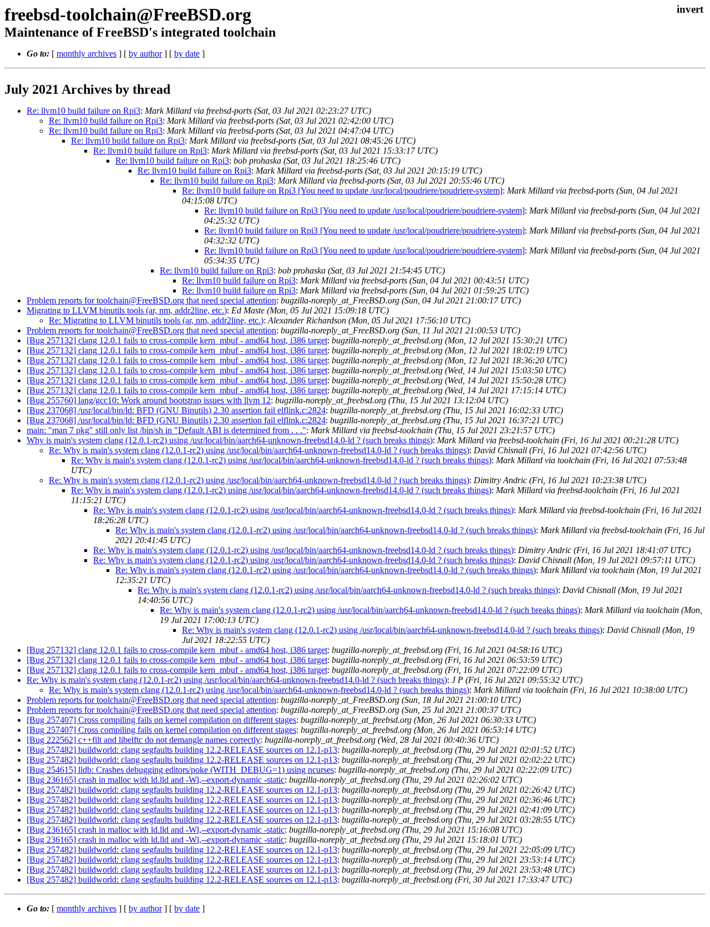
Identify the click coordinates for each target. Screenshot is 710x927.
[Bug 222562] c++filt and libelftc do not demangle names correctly (143, 739)
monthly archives (86, 53)
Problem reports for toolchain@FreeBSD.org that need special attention (151, 300)
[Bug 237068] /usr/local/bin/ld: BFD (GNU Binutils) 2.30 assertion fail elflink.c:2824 (176, 410)
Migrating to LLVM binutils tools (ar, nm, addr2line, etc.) (127, 310)
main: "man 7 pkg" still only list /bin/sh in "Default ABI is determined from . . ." (166, 430)
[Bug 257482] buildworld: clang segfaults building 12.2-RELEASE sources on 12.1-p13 (182, 749)
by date (187, 53)
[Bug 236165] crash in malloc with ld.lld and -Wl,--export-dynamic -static (156, 779)
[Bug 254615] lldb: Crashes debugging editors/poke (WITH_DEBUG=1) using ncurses (180, 769)
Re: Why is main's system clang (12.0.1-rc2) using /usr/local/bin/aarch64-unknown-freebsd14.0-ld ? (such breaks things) (259, 450)
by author (145, 53)
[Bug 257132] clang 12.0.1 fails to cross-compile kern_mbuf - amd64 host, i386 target (177, 340)
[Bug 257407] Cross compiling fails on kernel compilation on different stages (161, 720)
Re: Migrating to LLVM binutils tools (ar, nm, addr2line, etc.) (156, 320)
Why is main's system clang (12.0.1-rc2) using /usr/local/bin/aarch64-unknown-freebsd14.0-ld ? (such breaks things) (230, 440)
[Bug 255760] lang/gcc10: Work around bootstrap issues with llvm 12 (149, 400)
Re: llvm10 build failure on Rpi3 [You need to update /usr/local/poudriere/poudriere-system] (342, 190)
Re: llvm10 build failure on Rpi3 (83, 110)
